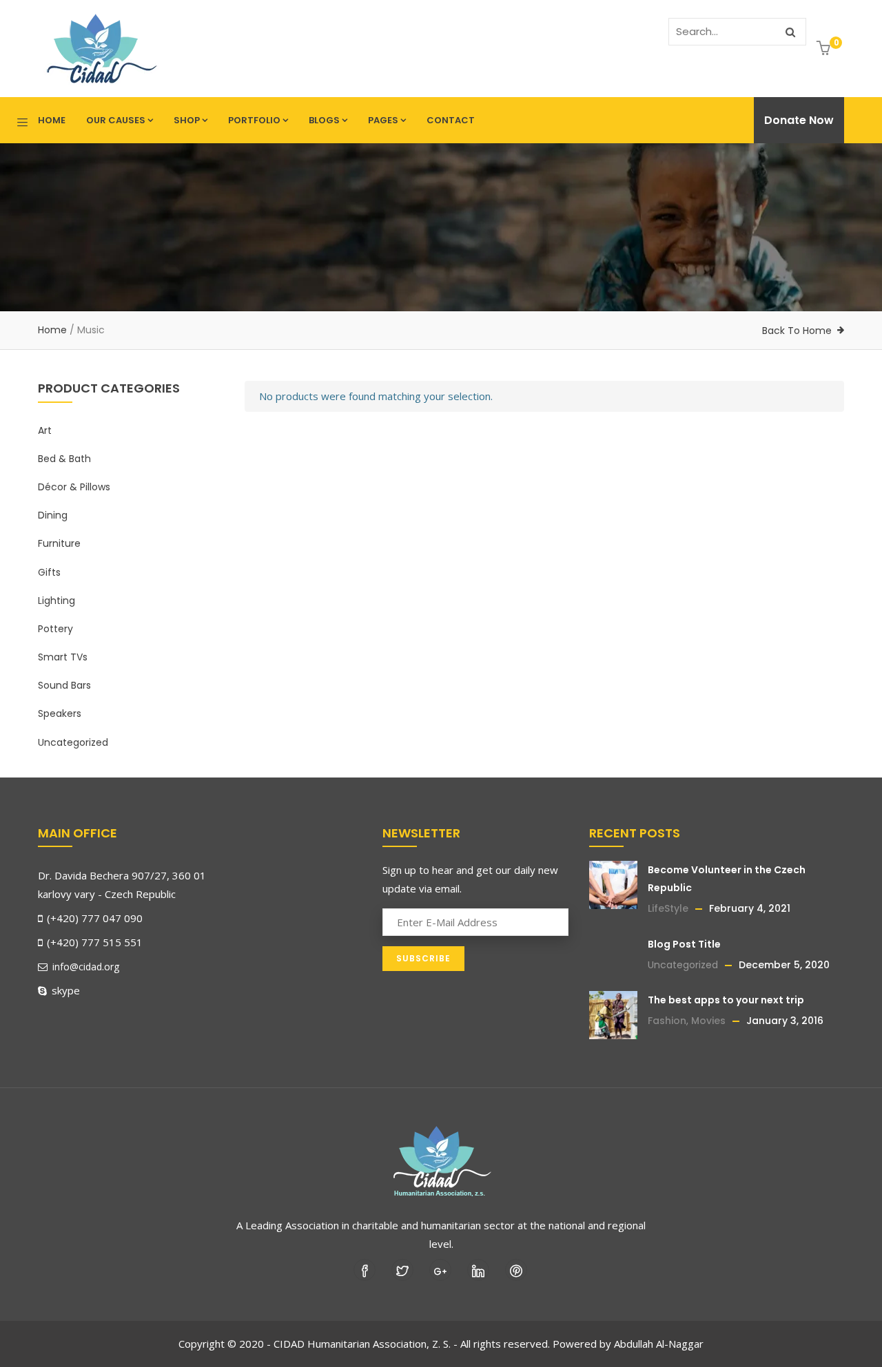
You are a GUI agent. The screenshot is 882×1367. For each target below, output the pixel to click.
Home (51, 120)
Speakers (59, 713)
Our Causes (115, 120)
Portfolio (254, 120)
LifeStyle (668, 908)
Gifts (49, 572)
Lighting (56, 600)
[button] (825, 49)
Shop (187, 120)
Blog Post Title (684, 944)
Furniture (59, 543)
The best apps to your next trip (726, 1000)
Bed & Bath (64, 459)
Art (45, 430)
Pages (383, 120)
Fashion (667, 1020)
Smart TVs (63, 657)
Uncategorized (73, 742)
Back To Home (797, 330)
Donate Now (799, 120)
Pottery (55, 629)
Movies (708, 1020)
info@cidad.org (84, 966)
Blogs (324, 120)
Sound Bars (64, 685)
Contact (451, 120)
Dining (53, 515)
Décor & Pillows (74, 487)
